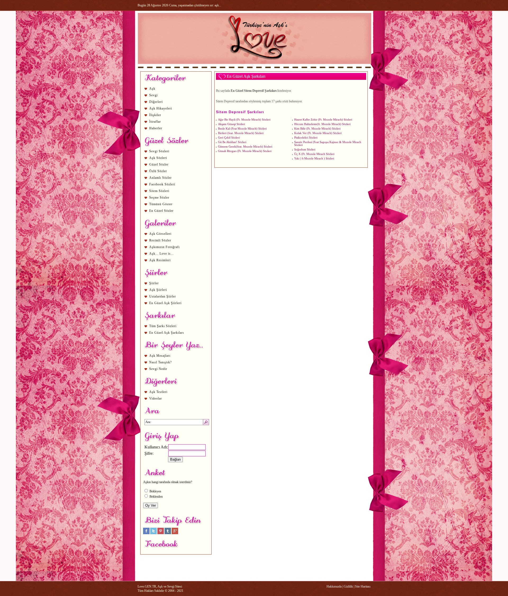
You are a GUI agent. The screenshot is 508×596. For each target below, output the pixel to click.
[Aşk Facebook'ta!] (146, 533)
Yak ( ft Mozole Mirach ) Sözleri (314, 158)
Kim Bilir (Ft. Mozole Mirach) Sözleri (317, 128)
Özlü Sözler (158, 171)
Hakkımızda (334, 586)
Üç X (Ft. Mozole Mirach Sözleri (314, 154)
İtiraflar (155, 121)
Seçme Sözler (159, 197)
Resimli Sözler (160, 240)
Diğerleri (156, 102)
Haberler (155, 128)
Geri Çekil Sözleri (229, 137)
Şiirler (154, 283)
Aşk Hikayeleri (160, 108)
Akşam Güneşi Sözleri (231, 124)
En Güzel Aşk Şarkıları (166, 332)
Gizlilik (348, 586)
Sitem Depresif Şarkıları (240, 112)
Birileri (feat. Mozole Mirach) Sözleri (241, 133)
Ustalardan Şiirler (162, 296)
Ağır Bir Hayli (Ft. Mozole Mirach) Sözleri (244, 119)
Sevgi (153, 95)
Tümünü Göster (161, 204)
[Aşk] (254, 69)
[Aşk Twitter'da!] (153, 533)
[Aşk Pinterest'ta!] (160, 533)
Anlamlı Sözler (160, 178)
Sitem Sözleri (159, 191)
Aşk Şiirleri (158, 290)
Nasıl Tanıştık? (160, 362)
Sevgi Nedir (158, 369)
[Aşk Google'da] (175, 533)
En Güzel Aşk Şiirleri (165, 303)
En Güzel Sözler (161, 211)
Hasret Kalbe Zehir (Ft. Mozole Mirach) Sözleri (323, 119)
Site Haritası (362, 586)
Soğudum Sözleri (304, 149)
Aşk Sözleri (158, 158)
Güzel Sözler (159, 164)
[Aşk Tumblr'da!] (168, 533)
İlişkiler (155, 115)
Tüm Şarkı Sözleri (162, 326)
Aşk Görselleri (160, 234)
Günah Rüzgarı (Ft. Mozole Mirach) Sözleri (244, 151)
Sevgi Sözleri (159, 151)
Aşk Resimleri (160, 260)
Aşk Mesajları (159, 355)
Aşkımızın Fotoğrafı (164, 247)
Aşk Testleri (158, 392)
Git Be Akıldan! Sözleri (232, 142)
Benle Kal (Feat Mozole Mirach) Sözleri (242, 128)
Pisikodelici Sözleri (306, 137)
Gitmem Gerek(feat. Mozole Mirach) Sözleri (245, 146)
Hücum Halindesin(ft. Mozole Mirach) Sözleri (322, 124)
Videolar (155, 398)
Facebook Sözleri (162, 184)
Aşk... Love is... (161, 253)
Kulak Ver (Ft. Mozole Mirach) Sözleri (318, 133)
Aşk (152, 88)
